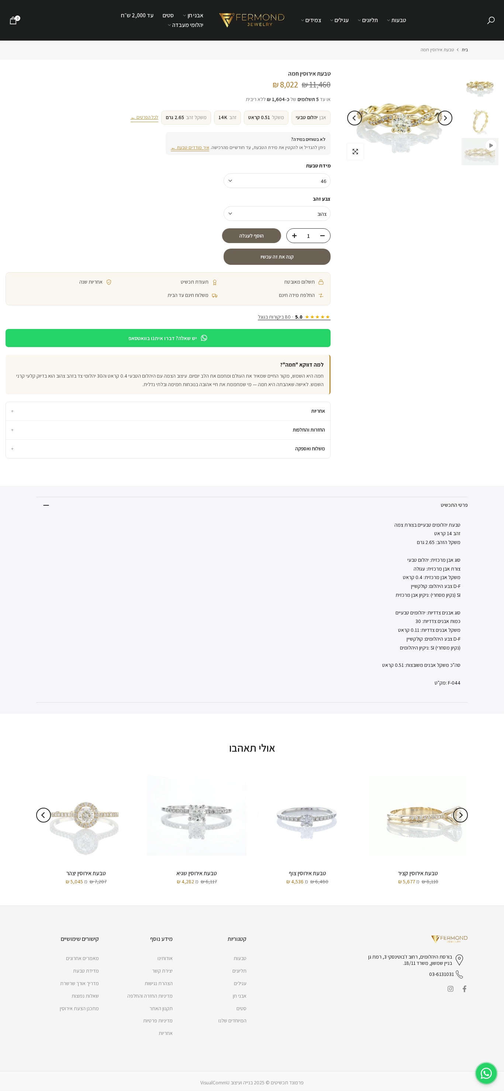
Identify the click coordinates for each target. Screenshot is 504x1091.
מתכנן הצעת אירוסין (79, 1008)
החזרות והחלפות (168, 429)
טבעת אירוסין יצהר (86, 873)
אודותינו (165, 958)
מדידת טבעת (86, 970)
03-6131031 (441, 974)
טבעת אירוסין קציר (418, 873)
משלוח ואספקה (168, 448)
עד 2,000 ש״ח (137, 15)
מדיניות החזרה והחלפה (150, 996)
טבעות (398, 20)
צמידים (313, 20)
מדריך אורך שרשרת (79, 983)
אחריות (168, 411)
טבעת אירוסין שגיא (196, 873)
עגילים (342, 20)
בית (465, 49)
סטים (168, 15)
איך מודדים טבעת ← (190, 147)
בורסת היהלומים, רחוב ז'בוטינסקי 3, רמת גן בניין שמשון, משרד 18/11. (410, 960)
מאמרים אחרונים (82, 958)
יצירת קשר (162, 970)
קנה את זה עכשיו (277, 256)
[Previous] (445, 118)
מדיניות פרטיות (158, 1020)
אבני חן (195, 15)
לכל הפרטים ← (144, 117)
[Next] (354, 118)
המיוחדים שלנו (232, 1020)
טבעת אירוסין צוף (307, 873)
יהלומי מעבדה (187, 25)
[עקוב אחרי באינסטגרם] (450, 988)
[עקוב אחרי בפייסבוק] (464, 988)
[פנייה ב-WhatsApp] (486, 1073)
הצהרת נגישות (159, 983)
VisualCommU (214, 1082)
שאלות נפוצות (85, 996)
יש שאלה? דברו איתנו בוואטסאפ (162, 338)
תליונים (370, 20)
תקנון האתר (161, 1008)
